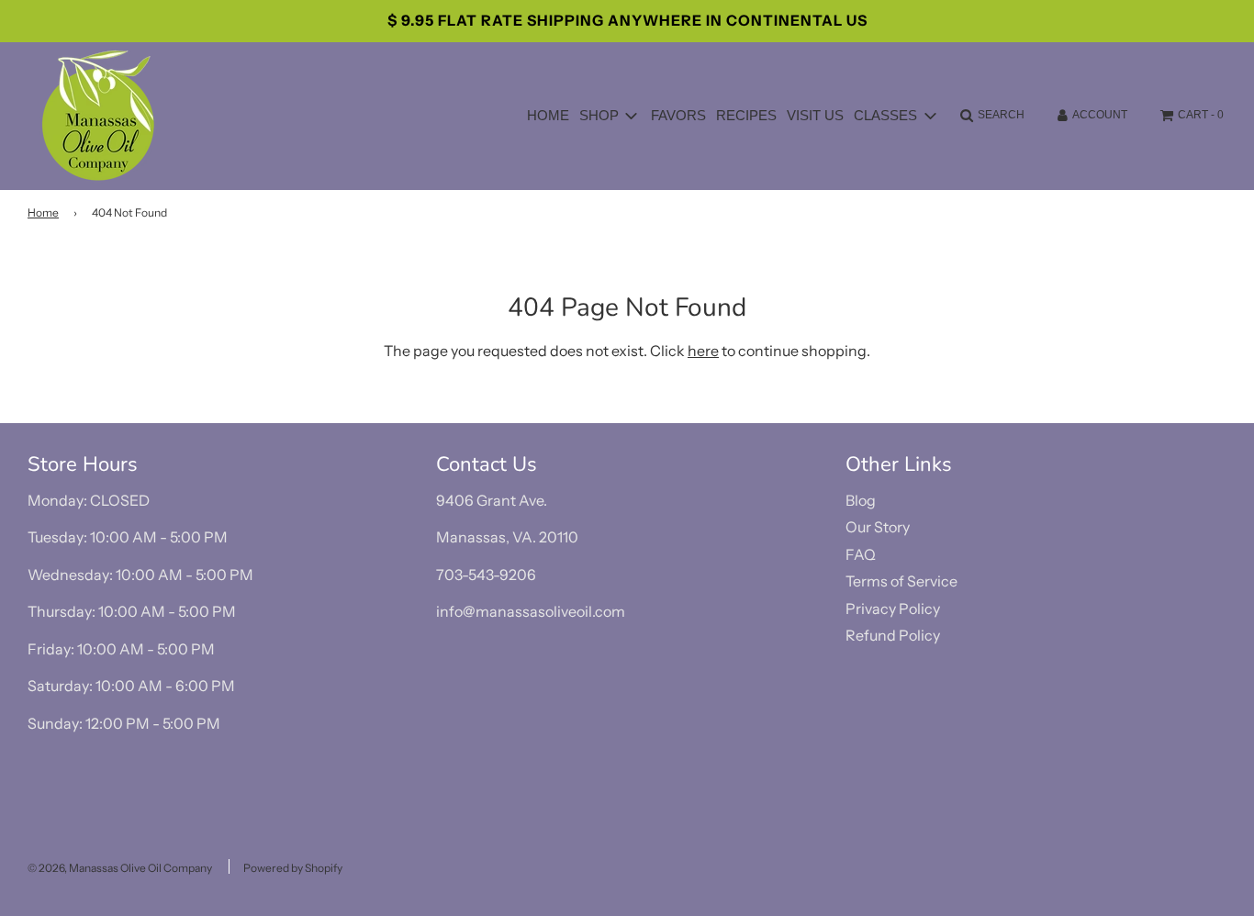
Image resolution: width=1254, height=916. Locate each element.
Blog (860, 500)
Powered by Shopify (292, 868)
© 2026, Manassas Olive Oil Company (120, 868)
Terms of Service (901, 581)
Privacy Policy (892, 608)
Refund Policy (892, 635)
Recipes (746, 115)
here (703, 350)
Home (548, 115)
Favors (678, 115)
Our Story (877, 527)
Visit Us (815, 115)
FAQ (860, 554)
